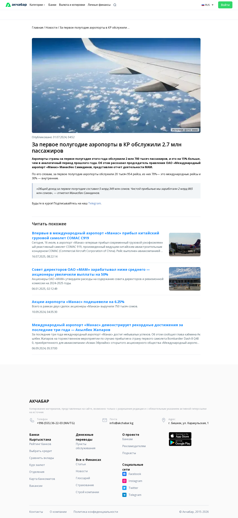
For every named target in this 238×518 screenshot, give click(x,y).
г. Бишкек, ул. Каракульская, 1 (188, 423)
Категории (36, 4)
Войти (225, 5)
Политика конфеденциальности (96, 512)
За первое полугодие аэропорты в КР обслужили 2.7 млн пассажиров (107, 27)
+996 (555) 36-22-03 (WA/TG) (56, 423)
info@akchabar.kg (121, 423)
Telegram (94, 203)
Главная (37, 27)
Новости (51, 27)
